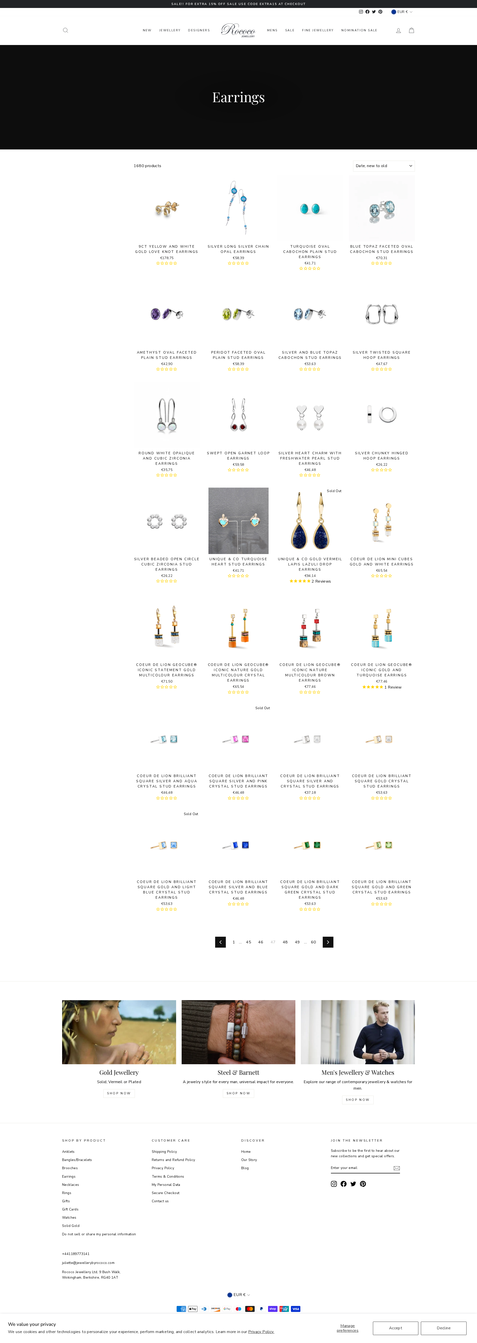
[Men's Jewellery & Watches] (358, 1032)
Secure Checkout (166, 1193)
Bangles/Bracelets (77, 1160)
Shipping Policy (164, 1151)
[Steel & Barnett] (239, 1032)
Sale (290, 30)
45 (248, 942)
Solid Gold (71, 1225)
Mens (272, 30)
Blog (245, 1168)
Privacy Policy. (261, 1332)
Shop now (239, 1093)
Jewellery (170, 30)
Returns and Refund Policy (173, 1160)
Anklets (68, 1151)
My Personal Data (166, 1184)
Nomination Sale (359, 30)
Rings (66, 1193)
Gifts (66, 1201)
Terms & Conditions (168, 1176)
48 (285, 942)
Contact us (160, 1201)
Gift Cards (70, 1209)
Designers (199, 30)
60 (313, 942)
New (147, 30)
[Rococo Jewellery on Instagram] (334, 1184)
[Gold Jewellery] (119, 1032)
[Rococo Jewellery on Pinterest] (363, 1184)
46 (260, 942)
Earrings (69, 1176)
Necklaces (70, 1184)
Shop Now (119, 1093)
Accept (395, 1328)
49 (297, 942)
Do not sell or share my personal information (99, 1234)
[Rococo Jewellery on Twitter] (353, 1184)
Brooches (70, 1168)
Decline (444, 1328)
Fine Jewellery (318, 30)
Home (246, 1151)
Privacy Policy (163, 1168)
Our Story (249, 1160)
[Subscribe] (397, 1168)
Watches (69, 1217)
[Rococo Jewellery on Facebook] (344, 1184)
